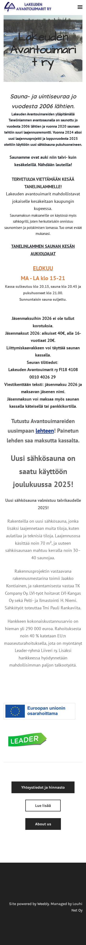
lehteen (45, 430)
